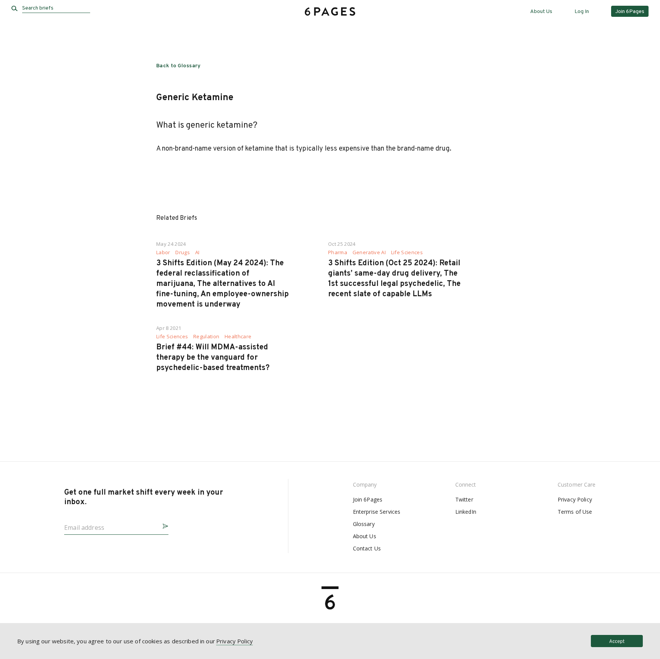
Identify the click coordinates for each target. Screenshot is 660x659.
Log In (581, 11)
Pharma (337, 252)
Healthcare (238, 336)
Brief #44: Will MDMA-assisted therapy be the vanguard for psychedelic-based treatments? (213, 357)
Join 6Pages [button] (629, 11)
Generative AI (369, 252)
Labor (163, 252)
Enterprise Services (377, 511)
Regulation (206, 336)
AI (197, 252)
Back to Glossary (178, 66)
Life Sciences (407, 252)
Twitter (464, 499)
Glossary (364, 524)
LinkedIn (465, 511)
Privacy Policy (575, 499)
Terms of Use (575, 511)
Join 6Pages (368, 499)
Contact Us (367, 548)
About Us (541, 11)
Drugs (182, 252)
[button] (162, 525)
